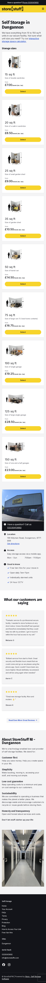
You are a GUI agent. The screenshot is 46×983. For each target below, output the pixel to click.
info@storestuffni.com (10, 958)
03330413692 (14, 527)
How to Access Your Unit (11, 929)
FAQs (4, 913)
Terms (4, 916)
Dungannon (6, 943)
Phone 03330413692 (30, 3)
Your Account (7, 909)
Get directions (13, 543)
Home (4, 906)
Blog (3, 926)
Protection (6, 923)
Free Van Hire (7, 933)
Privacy (5, 919)
